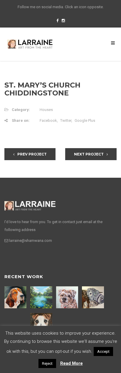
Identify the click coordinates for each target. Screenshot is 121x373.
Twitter (65, 120)
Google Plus (85, 120)
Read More (71, 363)
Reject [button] (47, 363)
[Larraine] (30, 44)
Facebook (48, 120)
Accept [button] (103, 351)
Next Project (89, 154)
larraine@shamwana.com (30, 240)
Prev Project (32, 154)
